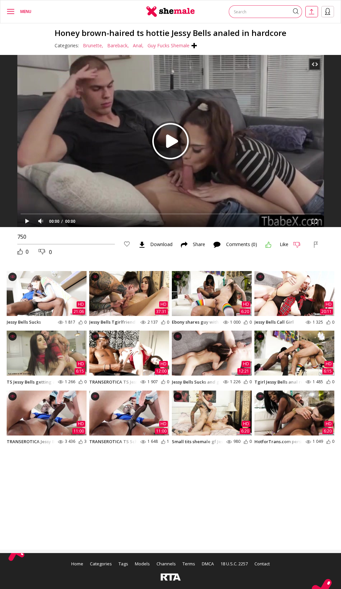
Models (142, 564)
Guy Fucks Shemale (168, 45)
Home (77, 564)
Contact (262, 564)
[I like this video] (268, 245)
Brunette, (93, 45)
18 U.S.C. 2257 (234, 564)
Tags (123, 564)
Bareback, (118, 45)
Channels (166, 564)
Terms (188, 564)
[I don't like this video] (299, 245)
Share (199, 245)
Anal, (138, 45)
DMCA (208, 564)
